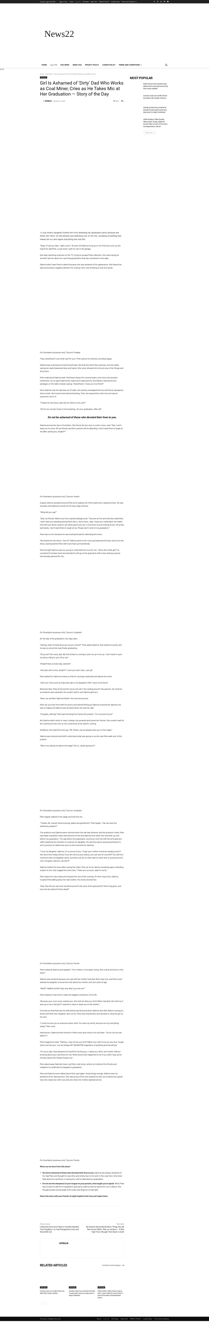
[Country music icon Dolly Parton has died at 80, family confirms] (53, 1279)
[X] (161, 1)
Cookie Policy (147, 1319)
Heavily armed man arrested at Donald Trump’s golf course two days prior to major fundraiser (82, 1293)
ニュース (106, 1319)
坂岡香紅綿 (48, 101)
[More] (79, 107)
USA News (49, 74)
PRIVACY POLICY (135, 1319)
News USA (124, 1319)
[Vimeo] (164, 1)
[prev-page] (41, 1303)
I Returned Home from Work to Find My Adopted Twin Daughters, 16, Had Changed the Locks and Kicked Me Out (59, 1229)
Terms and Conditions (161, 1319)
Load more (148, 133)
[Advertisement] (124, 34)
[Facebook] (154, 1)
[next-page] (45, 1303)
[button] (166, 65)
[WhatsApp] (73, 107)
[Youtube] (167, 1)
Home (42, 74)
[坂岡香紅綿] (41, 101)
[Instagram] (157, 1)
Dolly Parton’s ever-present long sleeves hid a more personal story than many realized (155, 86)
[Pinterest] (68, 107)
